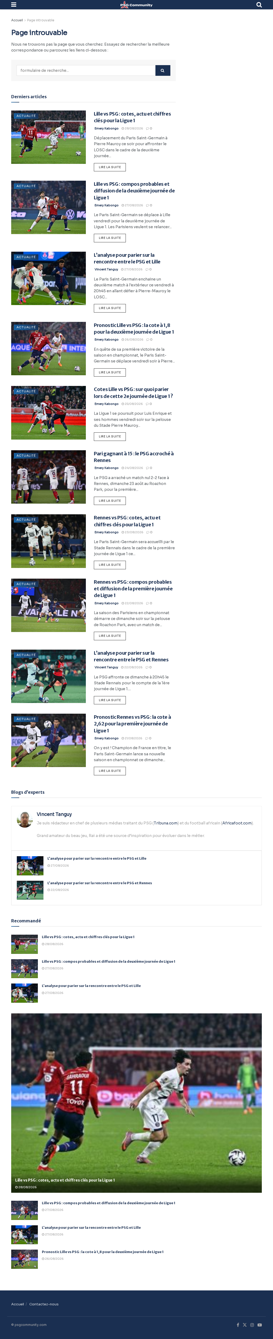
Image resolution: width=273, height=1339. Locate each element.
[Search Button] (259, 4)
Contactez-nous (44, 1304)
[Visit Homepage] (136, 4)
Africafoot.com (237, 823)
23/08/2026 (133, 532)
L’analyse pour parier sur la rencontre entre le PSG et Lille (96, 858)
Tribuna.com (166, 823)
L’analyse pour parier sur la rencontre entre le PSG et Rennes (99, 883)
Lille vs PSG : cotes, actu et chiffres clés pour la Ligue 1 (88, 937)
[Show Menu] (13, 4)
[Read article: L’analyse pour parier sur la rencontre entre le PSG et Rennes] (48, 676)
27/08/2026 (133, 205)
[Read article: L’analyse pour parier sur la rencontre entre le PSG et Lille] (48, 278)
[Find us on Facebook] (238, 1325)
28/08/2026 (133, 128)
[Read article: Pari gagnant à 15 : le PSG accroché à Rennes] (48, 477)
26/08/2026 (133, 339)
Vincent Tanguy (106, 269)
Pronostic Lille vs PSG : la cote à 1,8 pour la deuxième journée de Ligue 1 (103, 1252)
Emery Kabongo (107, 128)
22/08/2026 (133, 603)
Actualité (26, 116)
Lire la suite (112, 166)
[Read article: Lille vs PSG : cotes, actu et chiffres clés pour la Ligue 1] (48, 137)
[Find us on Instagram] (252, 1325)
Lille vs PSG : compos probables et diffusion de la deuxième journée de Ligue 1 (134, 190)
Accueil (17, 20)
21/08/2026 (133, 738)
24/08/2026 (133, 468)
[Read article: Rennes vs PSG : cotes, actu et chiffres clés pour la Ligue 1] (48, 541)
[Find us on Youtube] (260, 1325)
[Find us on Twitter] (245, 1325)
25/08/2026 (133, 404)
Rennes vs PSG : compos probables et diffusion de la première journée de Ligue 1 (133, 588)
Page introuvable (40, 20)
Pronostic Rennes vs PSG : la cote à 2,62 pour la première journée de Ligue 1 (132, 723)
